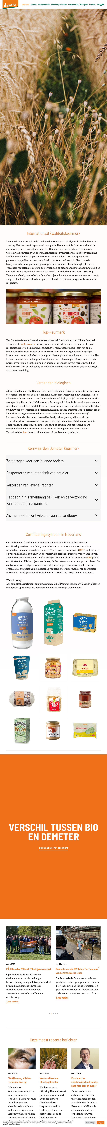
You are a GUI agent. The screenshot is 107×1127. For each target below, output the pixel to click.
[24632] (22, 730)
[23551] (53, 667)
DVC (81, 550)
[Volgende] (98, 967)
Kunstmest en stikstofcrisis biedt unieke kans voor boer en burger (84, 1082)
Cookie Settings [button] (90, 1123)
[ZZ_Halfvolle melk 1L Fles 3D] (22, 623)
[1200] (85, 667)
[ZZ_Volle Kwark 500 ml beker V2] (22, 667)
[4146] (85, 730)
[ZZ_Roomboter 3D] (85, 622)
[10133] (53, 699)
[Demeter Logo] (10, 4)
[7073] (85, 699)
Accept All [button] (100, 1123)
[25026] (53, 730)
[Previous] (8, 967)
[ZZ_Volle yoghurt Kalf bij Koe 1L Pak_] (53, 622)
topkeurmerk (27, 344)
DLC (89, 557)
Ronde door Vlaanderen (68, 969)
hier (25, 432)
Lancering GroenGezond (19, 969)
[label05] (22, 699)
